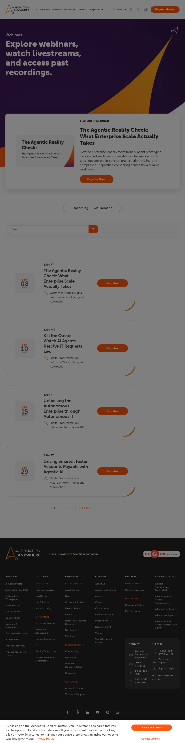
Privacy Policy (45, 739)
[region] (92, 731)
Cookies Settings (150, 738)
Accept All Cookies (151, 727)
